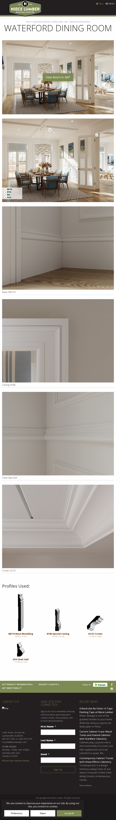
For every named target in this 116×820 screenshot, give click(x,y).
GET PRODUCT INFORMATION (16, 684)
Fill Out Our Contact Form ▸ (15, 760)
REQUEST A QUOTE (48, 684)
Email (45, 754)
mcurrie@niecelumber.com (14, 742)
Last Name (48, 740)
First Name (48, 726)
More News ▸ (86, 785)
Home (28, 22)
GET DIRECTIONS (10, 688)
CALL (101, 3)
